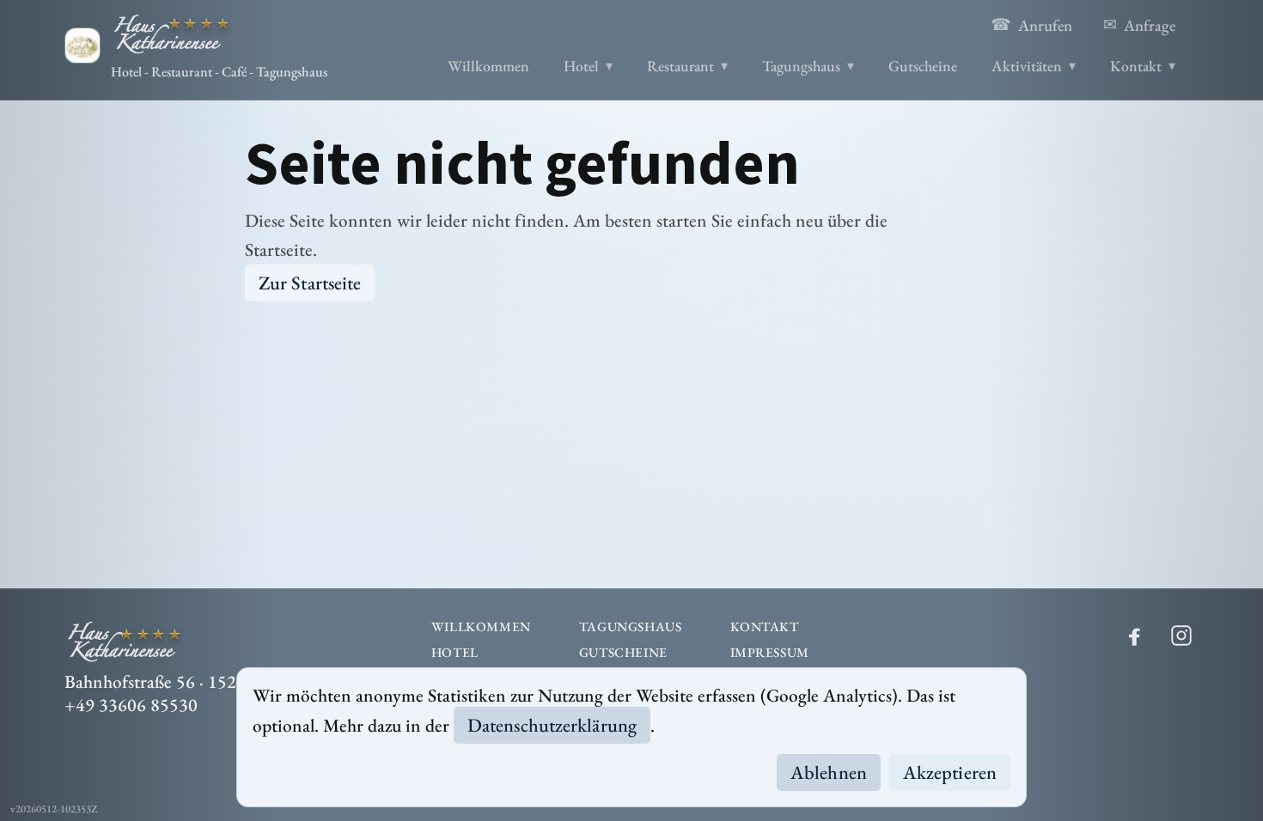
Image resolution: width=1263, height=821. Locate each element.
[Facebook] (1135, 635)
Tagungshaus (801, 66)
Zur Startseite (310, 283)
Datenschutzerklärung (552, 725)
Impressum (769, 652)
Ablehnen (828, 772)
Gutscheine (922, 66)
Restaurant (680, 66)
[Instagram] (1181, 635)
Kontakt (1136, 66)
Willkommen (488, 66)
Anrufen (1031, 25)
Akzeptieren (950, 772)
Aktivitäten (1026, 66)
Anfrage (1139, 25)
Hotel (581, 66)
